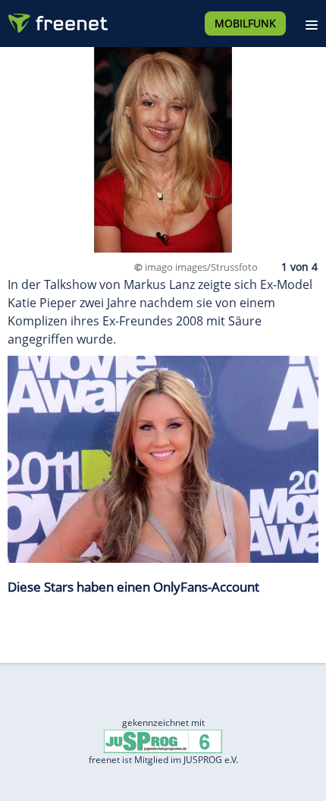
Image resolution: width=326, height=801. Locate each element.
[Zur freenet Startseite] (56, 20)
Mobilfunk (245, 23)
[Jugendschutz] (163, 739)
